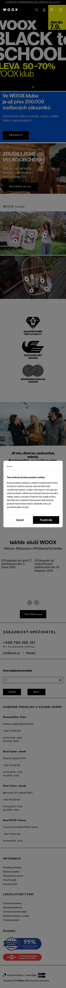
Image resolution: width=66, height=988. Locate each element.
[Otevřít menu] (60, 9)
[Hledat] (36, 9)
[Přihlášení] (44, 9)
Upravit (20, 520)
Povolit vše (46, 520)
